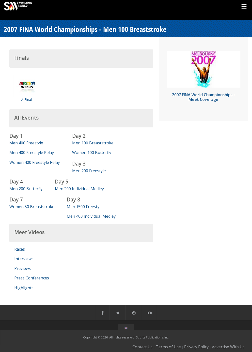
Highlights (23, 288)
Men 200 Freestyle (89, 170)
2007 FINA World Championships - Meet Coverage (203, 97)
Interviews (23, 258)
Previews (22, 268)
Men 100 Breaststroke (92, 143)
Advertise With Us (228, 347)
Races (19, 249)
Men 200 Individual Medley (79, 188)
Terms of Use (168, 347)
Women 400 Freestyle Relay (34, 162)
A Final (26, 99)
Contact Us (142, 347)
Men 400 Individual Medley (91, 216)
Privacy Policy (196, 347)
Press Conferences (31, 278)
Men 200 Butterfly (26, 188)
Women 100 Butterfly (91, 152)
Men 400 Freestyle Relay (31, 152)
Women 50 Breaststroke (31, 206)
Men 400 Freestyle (26, 143)
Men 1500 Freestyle (85, 206)
